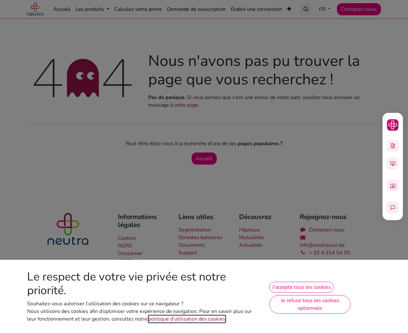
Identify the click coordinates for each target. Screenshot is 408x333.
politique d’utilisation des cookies (187, 318)
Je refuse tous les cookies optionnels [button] (310, 304)
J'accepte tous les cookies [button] (301, 287)
